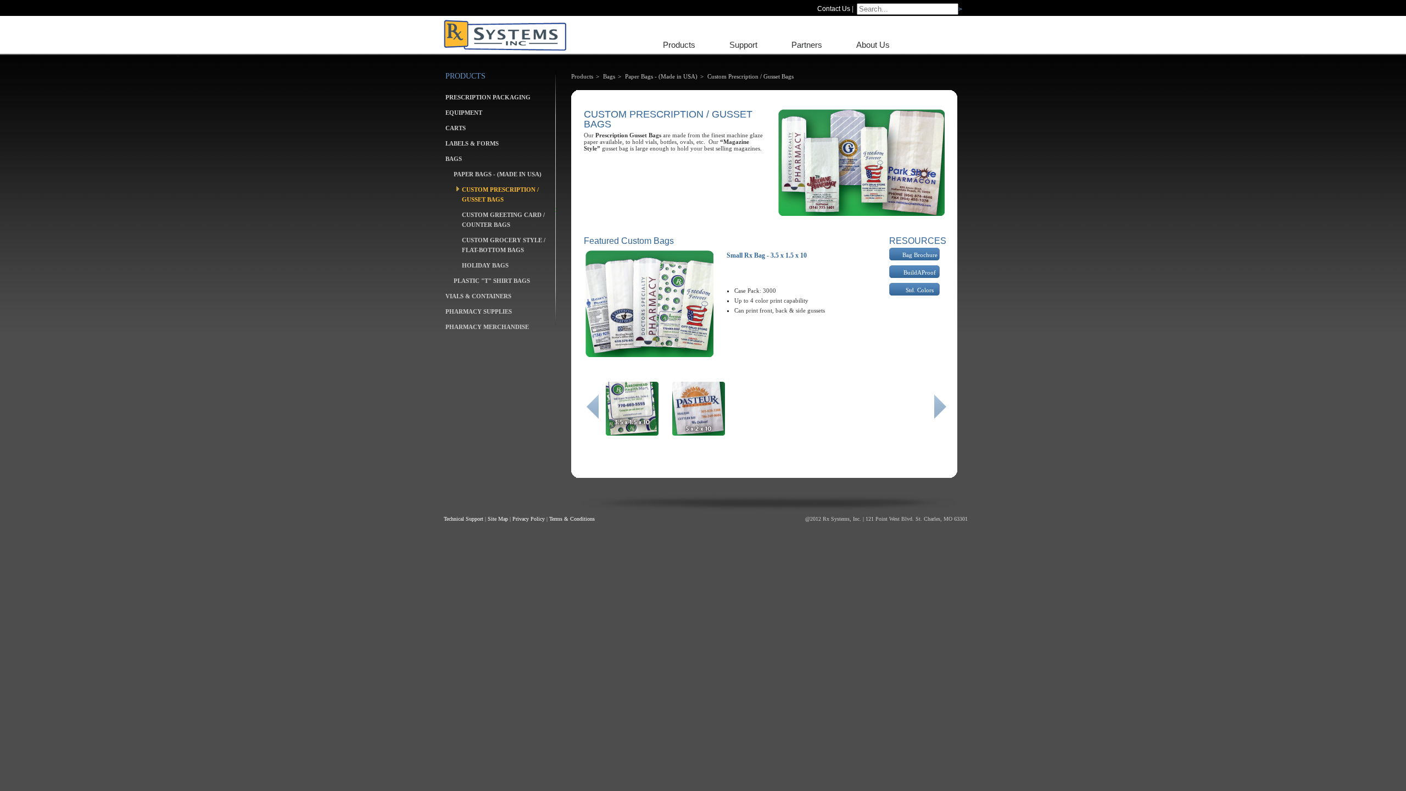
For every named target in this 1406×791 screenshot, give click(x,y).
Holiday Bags (485, 265)
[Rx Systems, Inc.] (505, 34)
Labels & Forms (472, 143)
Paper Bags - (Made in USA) (498, 174)
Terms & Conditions (572, 519)
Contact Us (833, 9)
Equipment (463, 112)
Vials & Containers (478, 296)
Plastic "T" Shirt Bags (492, 280)
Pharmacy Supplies (478, 311)
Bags (453, 158)
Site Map (498, 519)
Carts (455, 128)
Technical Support (463, 519)
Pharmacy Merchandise (487, 327)
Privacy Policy (528, 519)
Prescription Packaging (488, 97)
